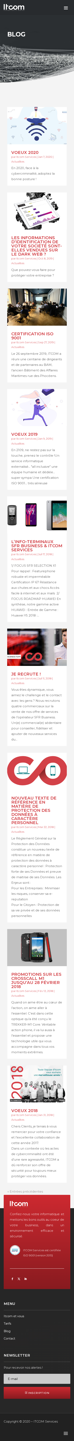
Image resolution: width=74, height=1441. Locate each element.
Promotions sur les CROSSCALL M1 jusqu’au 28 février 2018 (36, 980)
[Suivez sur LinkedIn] (25, 1278)
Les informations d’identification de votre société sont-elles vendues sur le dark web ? (36, 246)
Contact (9, 1338)
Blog (7, 1331)
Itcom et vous (14, 1316)
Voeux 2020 (24, 152)
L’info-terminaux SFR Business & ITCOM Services (36, 545)
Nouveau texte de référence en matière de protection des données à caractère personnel (34, 810)
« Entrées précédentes (25, 1191)
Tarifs (7, 1323)
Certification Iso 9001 (32, 335)
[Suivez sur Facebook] (12, 1278)
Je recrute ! (26, 674)
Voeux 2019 (24, 434)
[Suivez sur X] (18, 1278)
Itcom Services (26, 156)
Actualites (17, 161)
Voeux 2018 (24, 1110)
